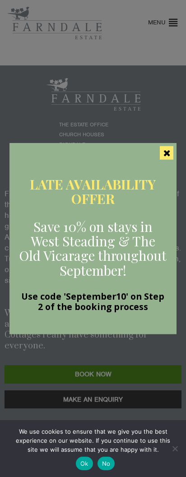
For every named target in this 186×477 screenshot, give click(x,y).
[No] (174, 448)
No (106, 463)
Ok (84, 463)
